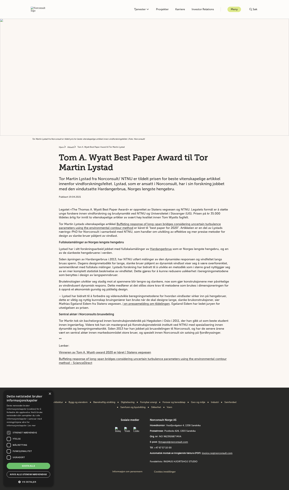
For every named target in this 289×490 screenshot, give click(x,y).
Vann (169, 407)
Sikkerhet (156, 407)
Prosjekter (162, 9)
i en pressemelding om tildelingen (146, 304)
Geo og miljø (198, 402)
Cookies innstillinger (165, 471)
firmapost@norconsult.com (173, 442)
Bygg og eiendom (78, 402)
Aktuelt (70, 147)
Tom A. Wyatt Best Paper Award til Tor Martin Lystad (101, 147)
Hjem (61, 147)
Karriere (180, 9)
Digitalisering (127, 402)
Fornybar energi (148, 402)
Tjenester (140, 9)
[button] (28, 481)
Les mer (32, 425)
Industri (215, 402)
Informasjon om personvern (127, 471)
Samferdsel (230, 402)
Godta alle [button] (28, 465)
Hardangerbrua (161, 249)
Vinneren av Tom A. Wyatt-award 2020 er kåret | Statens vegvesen (105, 352)
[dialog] (28, 438)
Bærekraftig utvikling (104, 402)
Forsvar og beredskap (174, 402)
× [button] (50, 394)
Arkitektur (58, 402)
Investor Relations (203, 9)
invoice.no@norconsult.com (217, 453)
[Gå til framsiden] (40, 9)
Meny (234, 9)
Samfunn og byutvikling (133, 407)
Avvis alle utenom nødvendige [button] (28, 474)
